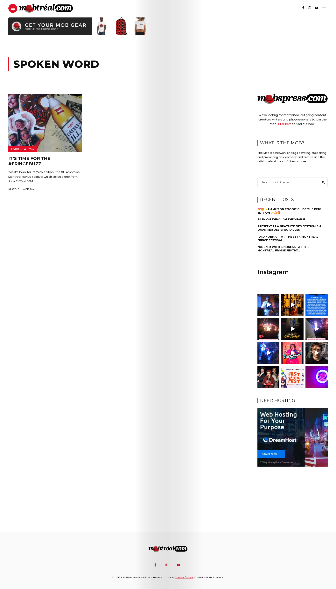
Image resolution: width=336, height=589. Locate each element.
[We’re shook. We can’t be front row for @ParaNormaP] (292, 353)
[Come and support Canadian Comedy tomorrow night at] (292, 329)
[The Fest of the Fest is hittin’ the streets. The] (292, 377)
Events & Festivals (22, 148)
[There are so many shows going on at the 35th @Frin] (316, 353)
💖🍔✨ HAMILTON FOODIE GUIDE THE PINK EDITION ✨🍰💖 (289, 210)
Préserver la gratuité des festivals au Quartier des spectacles (290, 227)
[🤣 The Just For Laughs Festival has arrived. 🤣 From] (316, 305)
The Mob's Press (184, 577)
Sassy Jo (13, 189)
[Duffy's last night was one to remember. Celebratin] (268, 353)
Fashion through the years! (281, 219)
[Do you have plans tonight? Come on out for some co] (292, 305)
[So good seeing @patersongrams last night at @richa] (316, 329)
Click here (284, 124)
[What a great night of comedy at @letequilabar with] (268, 305)
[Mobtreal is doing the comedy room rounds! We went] (316, 377)
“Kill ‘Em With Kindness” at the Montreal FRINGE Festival (283, 248)
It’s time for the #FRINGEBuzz (29, 161)
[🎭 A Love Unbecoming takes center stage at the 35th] (268, 377)
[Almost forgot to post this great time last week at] (268, 329)
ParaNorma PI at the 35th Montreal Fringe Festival (287, 238)
